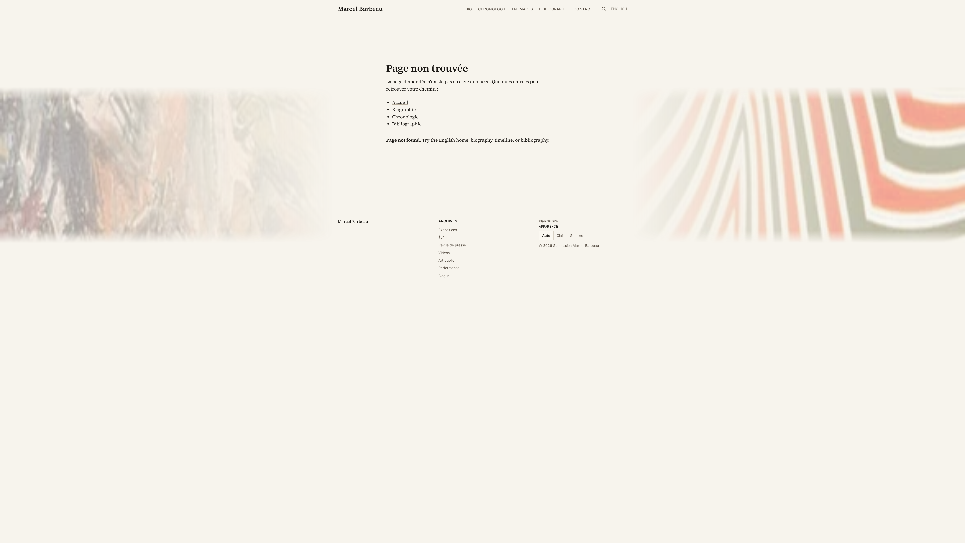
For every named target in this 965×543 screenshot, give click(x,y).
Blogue (444, 276)
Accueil (400, 102)
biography (481, 140)
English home (453, 140)
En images (522, 9)
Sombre (576, 235)
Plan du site (548, 221)
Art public (446, 260)
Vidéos (444, 253)
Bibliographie (553, 9)
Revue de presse (452, 245)
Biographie (404, 109)
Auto (546, 235)
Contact (583, 9)
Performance (448, 268)
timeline (504, 140)
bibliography (534, 140)
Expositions (447, 230)
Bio (469, 9)
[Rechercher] (603, 9)
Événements (448, 237)
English (619, 9)
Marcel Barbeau (360, 9)
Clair (560, 235)
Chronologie (492, 9)
